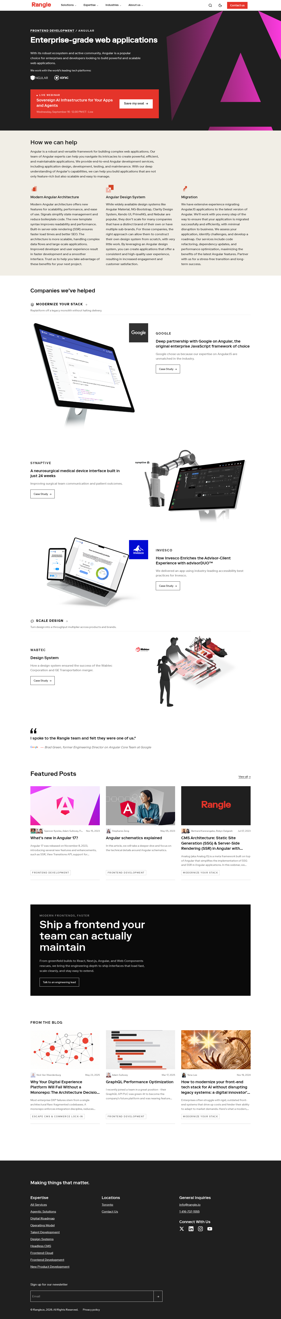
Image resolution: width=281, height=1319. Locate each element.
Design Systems (42, 1239)
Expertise (90, 5)
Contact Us (110, 1211)
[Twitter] (181, 1231)
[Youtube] (209, 1231)
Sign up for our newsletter (67, 1284)
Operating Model (42, 1225)
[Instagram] (200, 1231)
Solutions (67, 5)
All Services (38, 1204)
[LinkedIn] (191, 1231)
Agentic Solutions (43, 1211)
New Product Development (49, 1266)
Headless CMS (40, 1246)
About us (134, 5)
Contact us (237, 5)
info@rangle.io (190, 1204)
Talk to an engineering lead (59, 982)
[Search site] (210, 5)
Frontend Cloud (41, 1253)
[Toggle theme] (220, 5)
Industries (112, 5)
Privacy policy (91, 1309)
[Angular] (39, 77)
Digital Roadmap (42, 1218)
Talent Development (45, 1232)
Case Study (168, 369)
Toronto (107, 1204)
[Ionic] (61, 77)
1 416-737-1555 (189, 1211)
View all (245, 776)
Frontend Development (52, 31)
